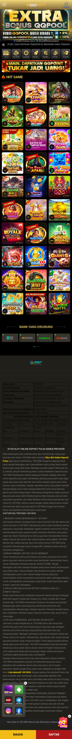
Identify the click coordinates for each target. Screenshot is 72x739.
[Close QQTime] (69, 716)
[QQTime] (64, 722)
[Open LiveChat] (67, 4)
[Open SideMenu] (4, 4)
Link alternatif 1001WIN (19, 672)
